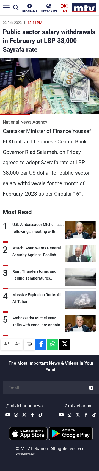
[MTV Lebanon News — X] (24, 415)
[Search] (16, 7)
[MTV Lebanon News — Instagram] (16, 415)
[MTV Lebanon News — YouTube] (8, 415)
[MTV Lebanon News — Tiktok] (41, 415)
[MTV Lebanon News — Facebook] (32, 415)
